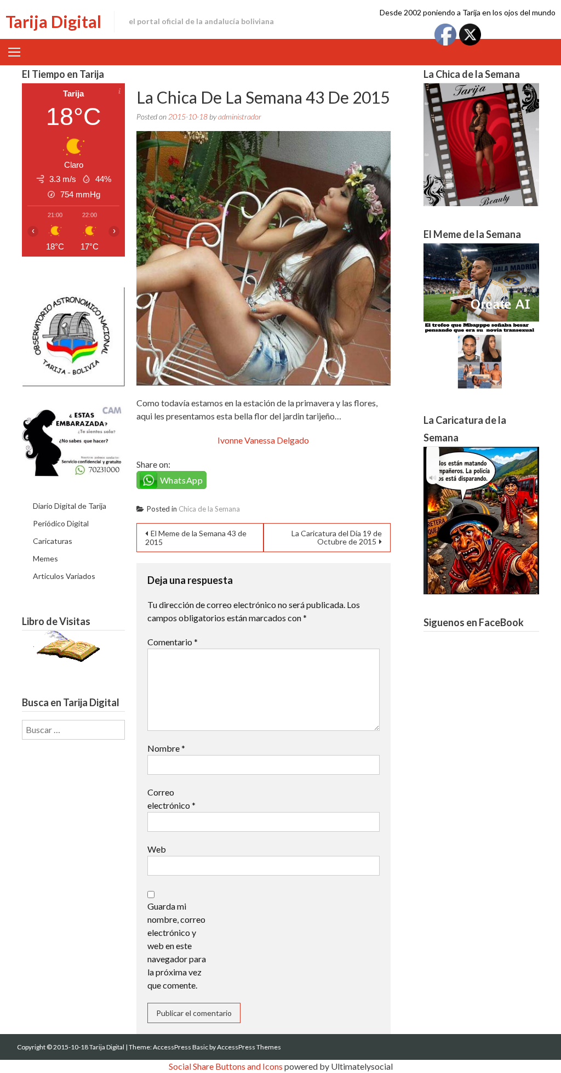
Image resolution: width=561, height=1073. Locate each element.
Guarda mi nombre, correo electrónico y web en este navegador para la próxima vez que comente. (176, 945)
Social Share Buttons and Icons (226, 1066)
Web (156, 849)
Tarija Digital (53, 21)
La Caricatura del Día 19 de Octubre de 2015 (336, 537)
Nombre (166, 748)
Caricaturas (52, 541)
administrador (239, 116)
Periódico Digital (61, 523)
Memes (45, 558)
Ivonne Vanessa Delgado (263, 440)
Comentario (172, 642)
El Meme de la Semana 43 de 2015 (196, 538)
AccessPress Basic (180, 1047)
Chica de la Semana (209, 508)
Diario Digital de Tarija (69, 505)
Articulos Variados (64, 576)
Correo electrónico (171, 798)
